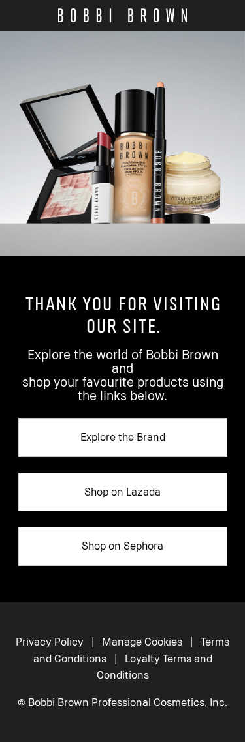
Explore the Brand (122, 436)
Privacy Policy (50, 641)
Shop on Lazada (122, 491)
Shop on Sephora (122, 545)
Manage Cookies (142, 641)
